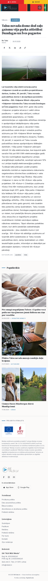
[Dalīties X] (9, 47)
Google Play (24, 487)
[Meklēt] (40, 8)
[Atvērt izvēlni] (45, 7)
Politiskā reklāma (8, 512)
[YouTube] (14, 477)
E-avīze (13, 2)
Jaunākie (15, 20)
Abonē (37, 2)
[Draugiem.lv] (20, 47)
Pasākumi (5, 526)
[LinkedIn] (15, 47)
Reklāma (5, 530)
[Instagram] (9, 477)
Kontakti (5, 539)
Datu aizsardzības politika (11, 503)
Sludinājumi (6, 523)
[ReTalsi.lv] (10, 7)
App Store (9, 487)
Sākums (4, 20)
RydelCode (30, 578)
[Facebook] (4, 47)
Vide (25, 255)
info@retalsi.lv (7, 565)
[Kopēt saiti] (25, 48)
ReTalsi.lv (17, 575)
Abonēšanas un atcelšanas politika (14, 509)
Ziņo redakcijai (7, 542)
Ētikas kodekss (7, 506)
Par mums (5, 536)
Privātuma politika (8, 500)
